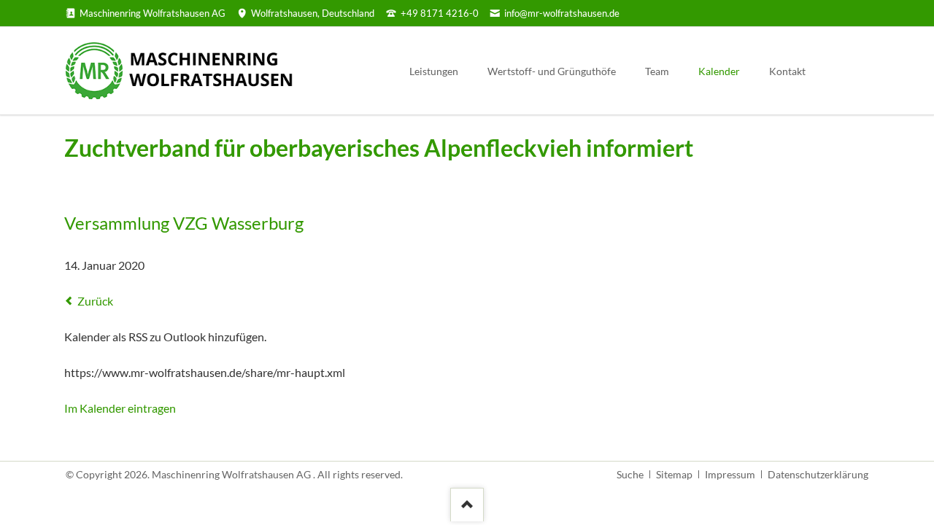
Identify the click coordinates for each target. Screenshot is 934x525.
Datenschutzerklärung (818, 474)
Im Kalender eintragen (120, 408)
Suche (630, 474)
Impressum (730, 474)
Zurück (95, 301)
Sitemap (674, 474)
